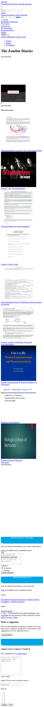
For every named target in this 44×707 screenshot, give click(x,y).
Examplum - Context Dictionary (13, 602)
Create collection (7, 573)
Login (3, 13)
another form (21, 654)
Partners (9, 611)
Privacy (10, 617)
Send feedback (7, 635)
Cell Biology (10, 45)
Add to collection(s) (8, 37)
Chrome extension (25, 4)
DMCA (4, 617)
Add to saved (21, 37)
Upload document (8, 15)
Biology (9, 43)
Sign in (4, 550)
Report (3, 611)
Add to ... (5, 35)
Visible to (4, 566)
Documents (5, 4)
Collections (13, 22)
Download (5, 462)
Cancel (4, 705)
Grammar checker (32, 600)
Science (8, 41)
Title (2, 553)
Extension (22, 600)
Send (10, 705)
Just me (6, 570)
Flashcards (14, 4)
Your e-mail (5, 676)
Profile (3, 32)
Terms (15, 617)
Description (9, 557)
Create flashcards (21, 15)
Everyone (7, 568)
